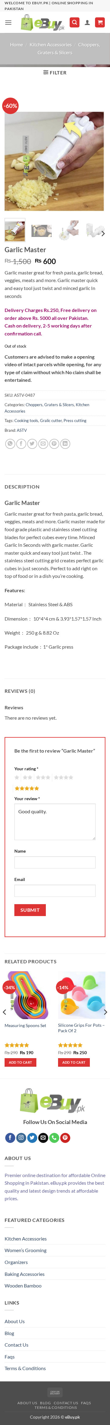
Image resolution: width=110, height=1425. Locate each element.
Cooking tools (26, 420)
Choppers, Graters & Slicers (50, 404)
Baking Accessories (25, 1274)
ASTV (22, 430)
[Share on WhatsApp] (10, 444)
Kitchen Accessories (51, 44)
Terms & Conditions (25, 1368)
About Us (15, 1321)
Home (16, 44)
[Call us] (54, 1138)
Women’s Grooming (25, 1250)
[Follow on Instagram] (21, 1138)
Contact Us (16, 1345)
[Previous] (14, 150)
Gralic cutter (51, 420)
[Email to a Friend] (43, 444)
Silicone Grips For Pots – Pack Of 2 (81, 1028)
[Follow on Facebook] (10, 1138)
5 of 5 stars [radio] (26, 789)
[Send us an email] (43, 1138)
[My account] (87, 22)
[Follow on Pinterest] (65, 1138)
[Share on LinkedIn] (65, 444)
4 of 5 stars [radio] (62, 778)
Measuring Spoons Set (25, 1025)
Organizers (16, 1262)
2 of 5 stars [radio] (26, 778)
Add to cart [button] (20, 1062)
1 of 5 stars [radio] (16, 778)
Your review (27, 798)
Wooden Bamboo (23, 1285)
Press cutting (75, 420)
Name (20, 851)
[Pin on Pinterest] (54, 444)
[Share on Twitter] (32, 444)
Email (19, 879)
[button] (8, 22)
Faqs (10, 1356)
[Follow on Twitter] (32, 1138)
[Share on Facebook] (21, 444)
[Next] (95, 150)
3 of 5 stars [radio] (42, 778)
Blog (9, 1333)
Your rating (26, 768)
